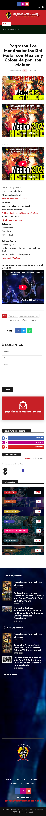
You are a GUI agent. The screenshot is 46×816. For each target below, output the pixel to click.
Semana (28, 458)
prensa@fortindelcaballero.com (23, 800)
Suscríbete (39, 447)
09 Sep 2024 (16, 71)
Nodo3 (30, 812)
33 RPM (13, 784)
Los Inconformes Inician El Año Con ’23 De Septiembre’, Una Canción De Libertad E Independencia (29, 661)
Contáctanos (29, 784)
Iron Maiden (13, 316)
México (33, 320)
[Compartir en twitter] (23, 330)
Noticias (22, 780)
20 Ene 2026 (18, 603)
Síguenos (39, 438)
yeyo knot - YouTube (11, 258)
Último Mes (39, 458)
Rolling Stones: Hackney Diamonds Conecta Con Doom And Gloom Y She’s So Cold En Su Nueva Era (29, 597)
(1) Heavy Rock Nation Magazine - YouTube (20, 213)
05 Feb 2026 (18, 587)
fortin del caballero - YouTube (14, 198)
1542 (35, 70)
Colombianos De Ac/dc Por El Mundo (28, 584)
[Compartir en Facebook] (18, 330)
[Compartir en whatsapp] (29, 330)
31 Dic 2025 (18, 621)
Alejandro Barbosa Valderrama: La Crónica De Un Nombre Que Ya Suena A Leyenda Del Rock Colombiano (28, 613)
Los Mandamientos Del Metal (29, 316)
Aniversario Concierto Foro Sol (18, 320)
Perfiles (35, 780)
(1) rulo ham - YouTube (12, 220)
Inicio (5, 30)
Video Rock (14, 30)
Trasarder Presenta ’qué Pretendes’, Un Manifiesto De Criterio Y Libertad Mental (29, 648)
